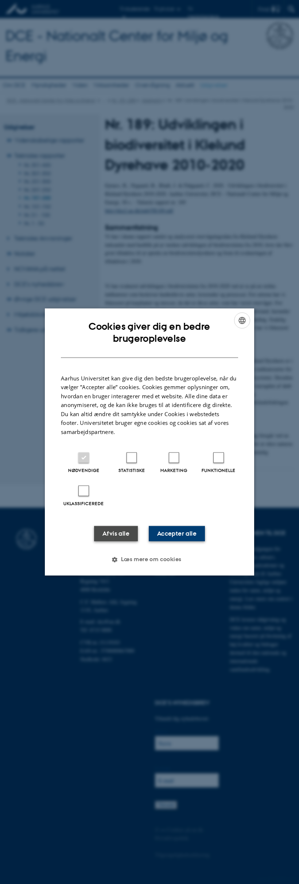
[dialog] (149, 441)
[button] (149, 559)
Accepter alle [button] (177, 533)
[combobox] (242, 320)
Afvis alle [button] (115, 533)
